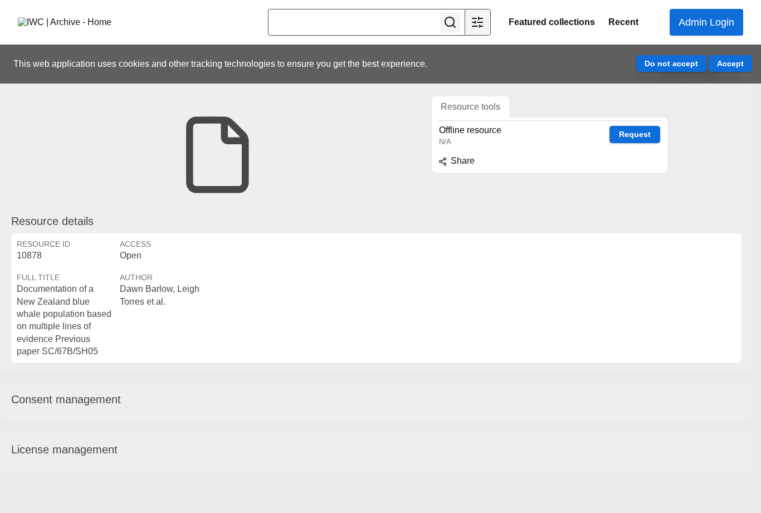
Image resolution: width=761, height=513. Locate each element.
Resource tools (470, 106)
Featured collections (552, 22)
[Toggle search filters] (477, 22)
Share (461, 160)
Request (635, 134)
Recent (623, 22)
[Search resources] (450, 22)
